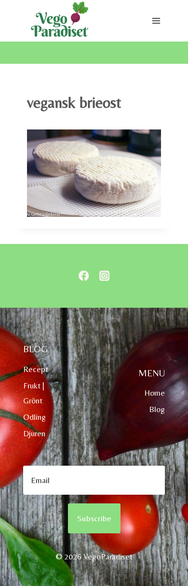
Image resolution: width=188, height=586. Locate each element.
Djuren (34, 433)
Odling (34, 417)
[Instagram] (104, 276)
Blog (157, 409)
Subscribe (94, 518)
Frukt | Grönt (33, 393)
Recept (35, 369)
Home (154, 393)
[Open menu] (156, 21)
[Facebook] (83, 276)
